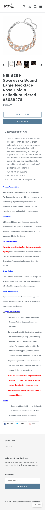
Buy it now (22, 121)
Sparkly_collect (18, 502)
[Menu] (40, 6)
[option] (11, 64)
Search (8, 447)
